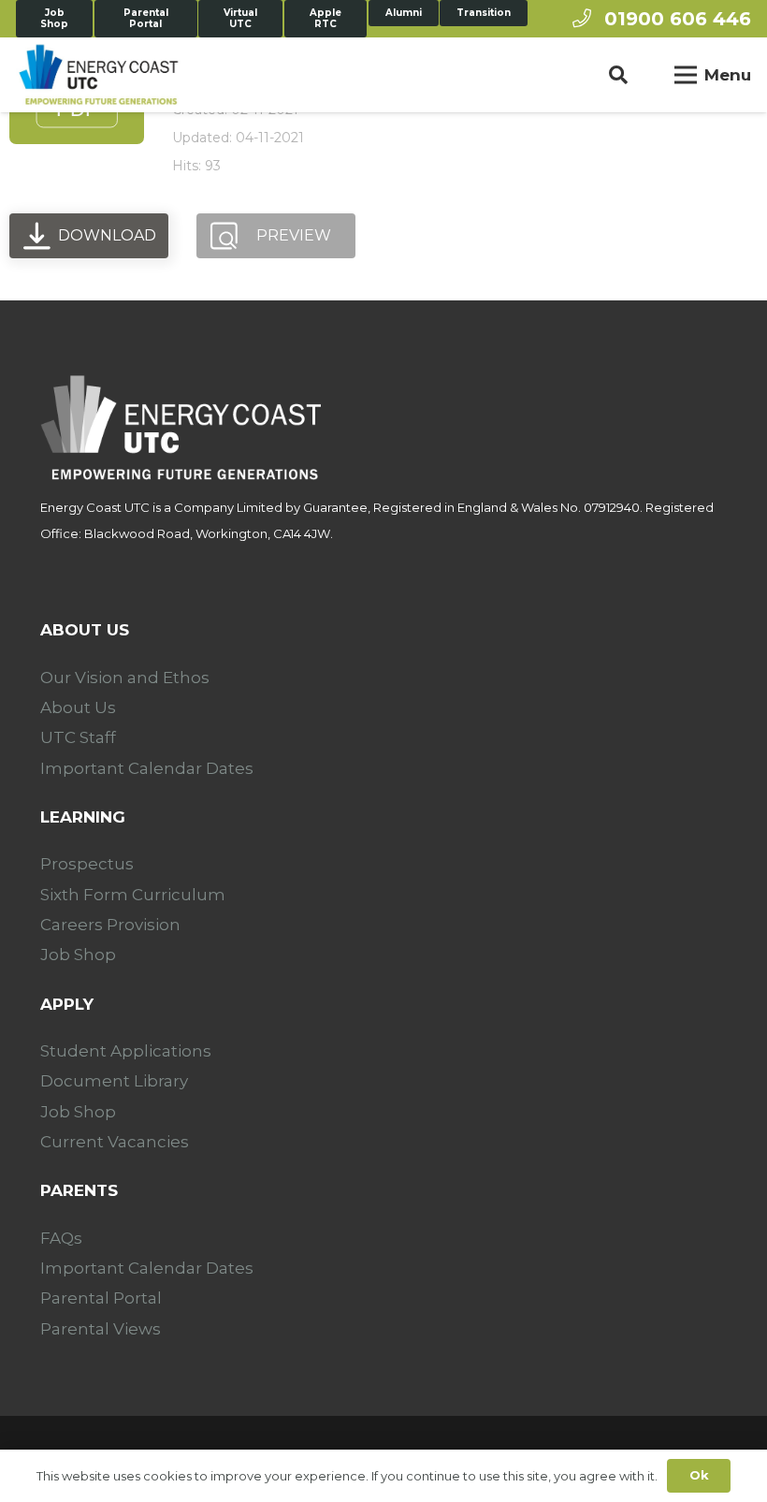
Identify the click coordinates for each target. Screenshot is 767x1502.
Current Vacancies (114, 1141)
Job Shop (78, 954)
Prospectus (87, 863)
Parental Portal (101, 1298)
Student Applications (125, 1051)
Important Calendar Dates (146, 768)
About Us (78, 707)
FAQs (61, 1238)
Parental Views (100, 1329)
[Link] (98, 75)
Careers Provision (110, 924)
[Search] (618, 74)
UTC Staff (78, 737)
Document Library (114, 1081)
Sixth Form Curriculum (132, 894)
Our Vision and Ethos (125, 677)
